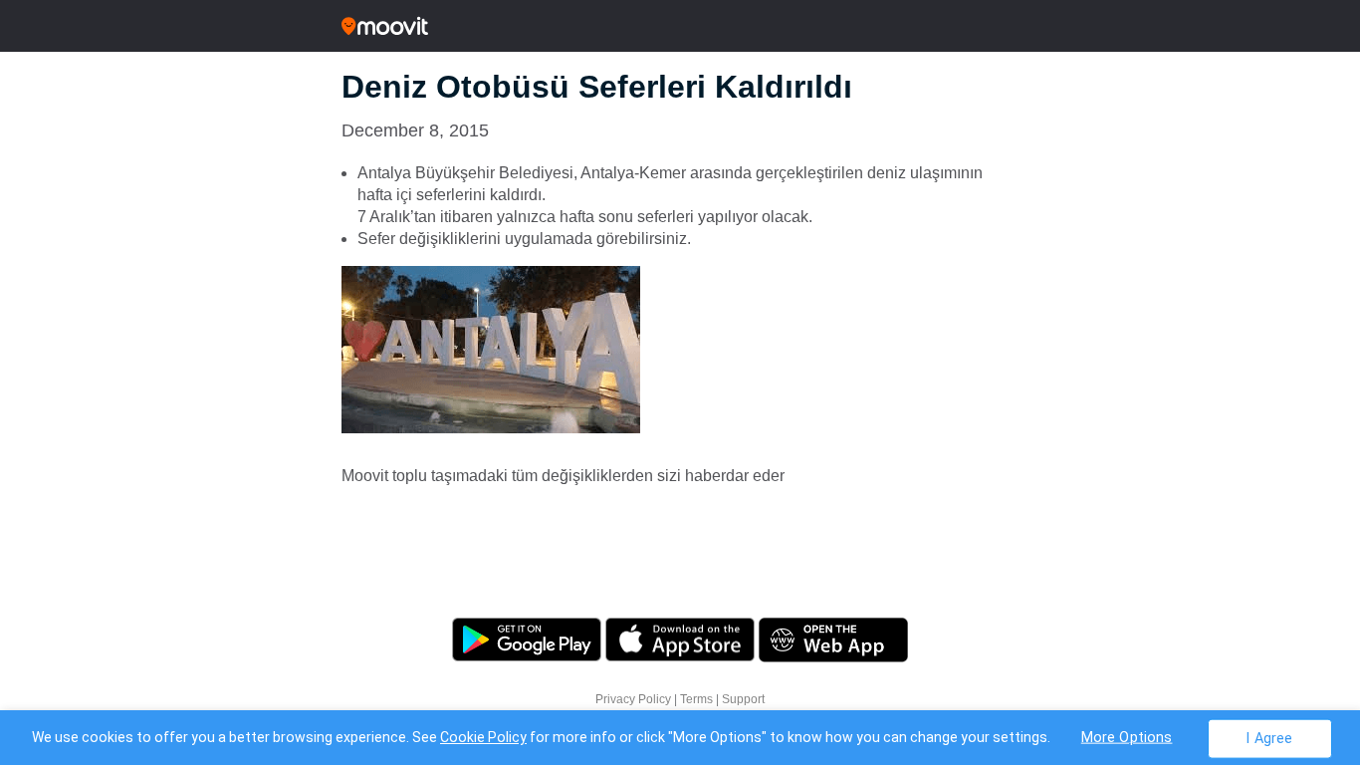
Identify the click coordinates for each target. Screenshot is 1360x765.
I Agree (1269, 737)
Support (743, 699)
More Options (1127, 736)
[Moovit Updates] (680, 26)
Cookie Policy (483, 737)
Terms (696, 699)
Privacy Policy (633, 699)
